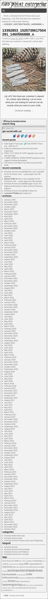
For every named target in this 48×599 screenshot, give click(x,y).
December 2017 (10, 391)
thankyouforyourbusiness (27, 588)
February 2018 (10, 386)
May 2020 (8, 321)
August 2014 (9, 486)
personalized (38, 585)
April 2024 (8, 219)
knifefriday (40, 578)
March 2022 (9, 271)
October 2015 (9, 453)
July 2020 (8, 317)
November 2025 (10, 204)
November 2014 (10, 479)
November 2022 (10, 252)
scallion (4, 588)
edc (26, 563)
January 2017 (9, 417)
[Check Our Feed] (34, 137)
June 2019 (8, 348)
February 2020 (10, 329)
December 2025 (10, 202)
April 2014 (8, 496)
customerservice (13, 564)
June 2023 (8, 236)
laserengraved (25, 581)
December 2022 (10, 250)
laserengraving (12, 584)
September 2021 (11, 286)
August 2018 (9, 372)
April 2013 (8, 520)
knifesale (4, 581)
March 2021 (9, 298)
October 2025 (9, 207)
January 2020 (9, 331)
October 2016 (9, 424)
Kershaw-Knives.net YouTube (16, 554)
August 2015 (9, 458)
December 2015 (10, 448)
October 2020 (9, 310)
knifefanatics (30, 578)
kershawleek (9, 574)
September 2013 (11, 510)
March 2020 (9, 326)
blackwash (10, 561)
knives (12, 580)
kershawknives (31, 570)
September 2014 (11, 484)
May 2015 (8, 465)
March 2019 (9, 355)
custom (5, 564)
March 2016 (9, 441)
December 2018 (10, 362)
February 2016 (10, 443)
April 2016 (8, 439)
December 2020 (10, 305)
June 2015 (8, 462)
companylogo (37, 561)
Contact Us (32, 191)
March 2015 (9, 470)
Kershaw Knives (11, 547)
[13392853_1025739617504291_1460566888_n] (24, 71)
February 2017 (10, 415)
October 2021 (9, 283)
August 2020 (9, 314)
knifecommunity (10, 577)
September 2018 (11, 369)
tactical (10, 588)
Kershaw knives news (13, 538)
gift (21, 567)
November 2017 (10, 393)
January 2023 (9, 247)
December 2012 (10, 524)
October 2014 (9, 482)
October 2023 (9, 231)
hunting (4, 571)
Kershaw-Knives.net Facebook (17, 549)
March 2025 (9, 209)
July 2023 (8, 233)
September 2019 (11, 341)
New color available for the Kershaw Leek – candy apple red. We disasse (24, 174)
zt (12, 590)
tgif (16, 588)
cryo (44, 561)
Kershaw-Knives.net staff (14, 172)
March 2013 (9, 522)
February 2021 (10, 300)
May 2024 (8, 216)
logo (27, 585)
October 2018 (9, 367)
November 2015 (10, 450)
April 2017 (8, 410)
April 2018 (8, 381)
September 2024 (11, 214)
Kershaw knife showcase (14, 536)
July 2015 (8, 460)
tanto (13, 588)
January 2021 (9, 302)
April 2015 (8, 467)
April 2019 (8, 353)
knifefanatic (22, 578)
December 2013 (10, 505)
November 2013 (10, 508)
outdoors (31, 585)
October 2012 (9, 529)
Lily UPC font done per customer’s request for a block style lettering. (22, 41)
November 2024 (10, 212)
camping (29, 561)
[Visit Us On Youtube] (18, 137)
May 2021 (8, 295)
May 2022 (8, 267)
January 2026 (9, 200)
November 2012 (10, 527)
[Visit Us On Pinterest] (30, 137)
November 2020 (10, 307)
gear (18, 567)
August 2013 (9, 513)
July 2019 (8, 345)
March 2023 (9, 243)
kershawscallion (21, 574)
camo (23, 561)
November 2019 (10, 336)
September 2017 (11, 398)
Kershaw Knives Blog (17, 595)
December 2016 (10, 419)
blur (20, 561)
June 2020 (8, 319)
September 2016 (11, 427)
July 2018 (8, 374)
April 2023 (8, 240)
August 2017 (9, 400)
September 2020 (11, 312)
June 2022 (8, 264)
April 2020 (8, 324)
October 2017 (9, 396)
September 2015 (11, 455)
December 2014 (10, 477)
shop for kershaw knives (16, 121)
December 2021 (10, 278)
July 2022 (8, 262)
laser (18, 581)
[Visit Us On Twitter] (26, 137)
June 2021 (8, 293)
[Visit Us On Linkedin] (22, 137)
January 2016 (9, 446)
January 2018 (9, 388)
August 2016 (9, 429)
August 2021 (9, 288)
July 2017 (8, 403)
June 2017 (8, 405)
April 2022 (8, 269)
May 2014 (8, 493)
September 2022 (11, 257)
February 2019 (10, 357)
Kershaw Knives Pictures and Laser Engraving (23, 541)
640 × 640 (29, 39)
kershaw (14, 570)
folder (14, 567)
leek (24, 585)
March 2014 (9, 498)
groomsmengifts (38, 567)
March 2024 (9, 221)
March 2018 (9, 384)
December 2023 (10, 226)
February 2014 (10, 501)
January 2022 (9, 276)
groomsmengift (27, 567)
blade (17, 561)
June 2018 (8, 376)
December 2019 (10, 333)
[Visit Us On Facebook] (14, 137)
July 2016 (8, 431)
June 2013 (8, 515)
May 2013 (8, 517)
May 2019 (8, 350)
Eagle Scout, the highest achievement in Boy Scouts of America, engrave (23, 186)
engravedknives (35, 564)
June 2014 (8, 491)
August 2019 (9, 343)
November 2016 (10, 422)
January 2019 (9, 360)
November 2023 (10, 228)
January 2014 (9, 503)
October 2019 (9, 338)
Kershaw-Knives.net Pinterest (16, 552)
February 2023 (10, 245)
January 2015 (9, 474)
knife (29, 574)
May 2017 (8, 408)
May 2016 (8, 436)
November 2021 (10, 281)
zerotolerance (6, 590)
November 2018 (10, 365)
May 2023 (8, 238)
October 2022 (9, 255)
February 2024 (10, 224)
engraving (7, 567)
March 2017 (9, 412)
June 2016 (8, 434)
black (4, 561)
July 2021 (8, 290)
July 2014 (8, 489)
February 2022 (10, 274)
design (21, 564)
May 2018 (8, 379)
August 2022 (9, 259)
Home (6, 16)
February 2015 (10, 472)
